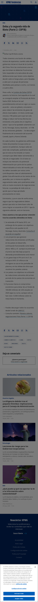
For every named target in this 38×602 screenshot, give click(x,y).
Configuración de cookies (19, 588)
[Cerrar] (35, 567)
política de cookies (21, 584)
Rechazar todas (19, 593)
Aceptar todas (19, 598)
